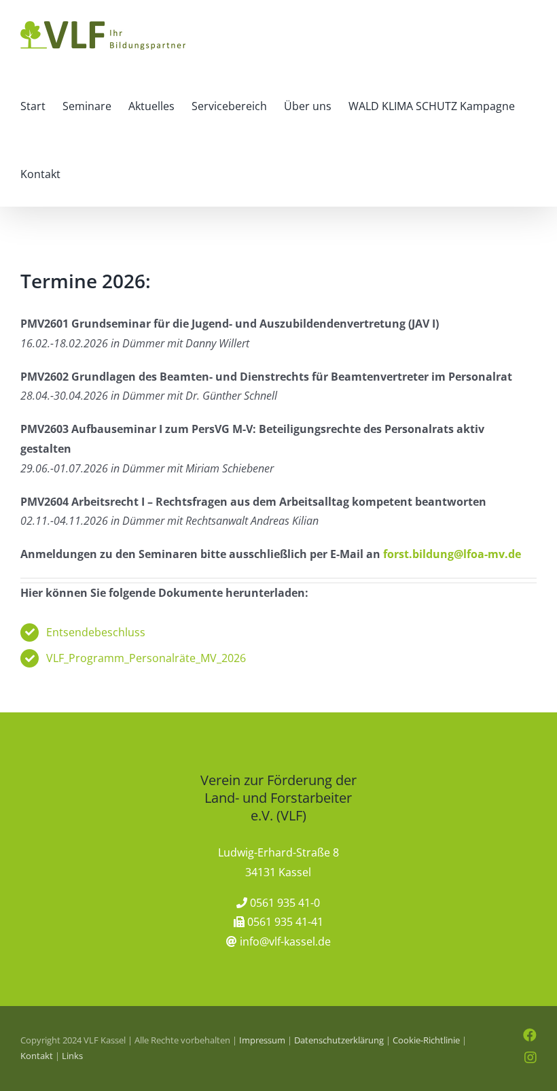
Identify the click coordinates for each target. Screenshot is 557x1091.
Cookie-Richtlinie (426, 1040)
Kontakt (36, 1056)
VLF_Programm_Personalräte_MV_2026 (146, 658)
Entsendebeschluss (95, 632)
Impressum (262, 1040)
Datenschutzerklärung (339, 1040)
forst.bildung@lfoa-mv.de (452, 554)
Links (72, 1056)
